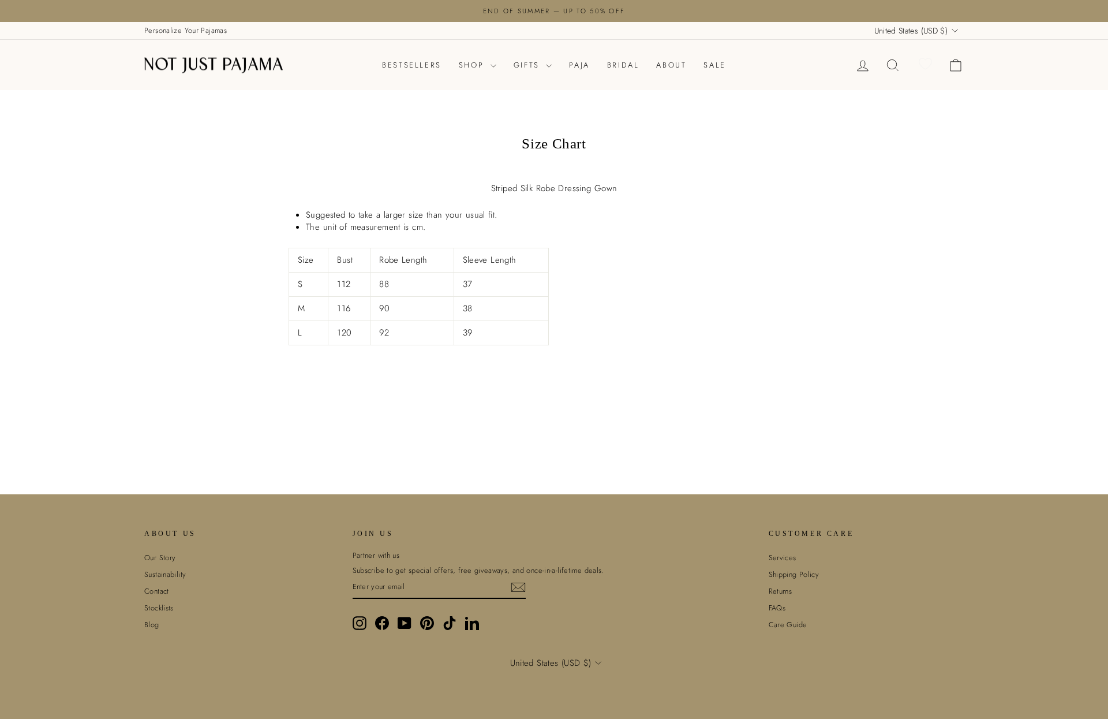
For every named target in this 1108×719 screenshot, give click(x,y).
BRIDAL (623, 64)
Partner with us (376, 555)
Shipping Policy (794, 574)
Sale (714, 64)
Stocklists (159, 607)
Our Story (159, 557)
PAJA (579, 64)
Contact (156, 591)
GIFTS (529, 64)
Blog (151, 624)
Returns (780, 591)
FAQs (777, 607)
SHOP (473, 64)
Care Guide (788, 624)
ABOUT (671, 64)
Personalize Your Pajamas (185, 30)
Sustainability (165, 574)
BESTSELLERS (411, 64)
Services (782, 557)
